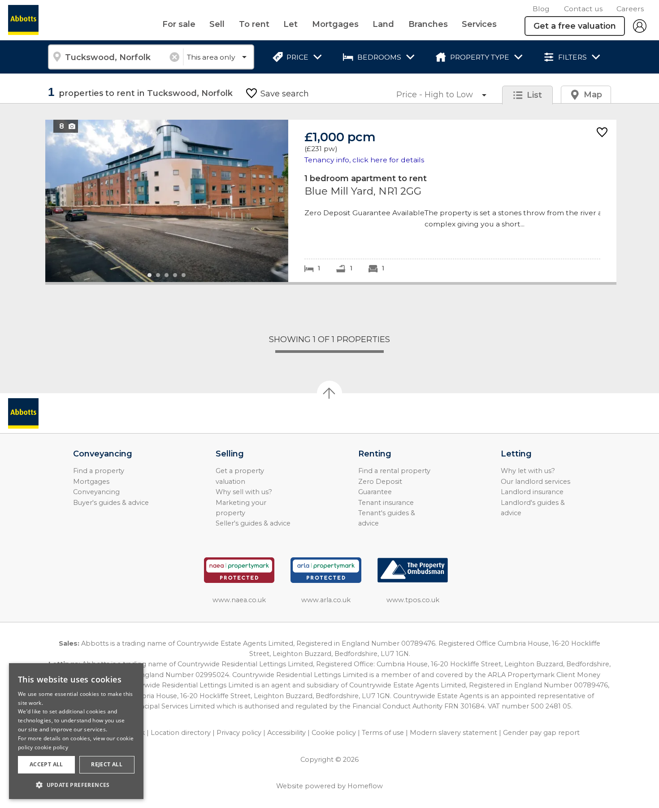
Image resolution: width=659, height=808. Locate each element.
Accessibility (286, 733)
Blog (541, 8)
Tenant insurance (386, 503)
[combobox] (115, 57)
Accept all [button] (46, 764)
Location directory (181, 733)
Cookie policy (334, 733)
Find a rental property (394, 471)
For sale (178, 24)
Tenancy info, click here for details (364, 160)
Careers (630, 8)
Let (290, 24)
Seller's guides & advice (253, 523)
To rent (254, 24)
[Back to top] (58, 413)
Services (479, 24)
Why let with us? (528, 471)
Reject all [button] (106, 764)
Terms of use (383, 733)
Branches (428, 24)
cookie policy (51, 747)
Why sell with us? (244, 492)
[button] (76, 784)
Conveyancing (96, 492)
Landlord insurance (532, 492)
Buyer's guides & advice (111, 503)
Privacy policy (239, 733)
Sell (217, 24)
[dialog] (76, 731)
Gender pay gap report (541, 733)
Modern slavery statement (453, 733)
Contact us (583, 8)
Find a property (98, 471)
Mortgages (335, 24)
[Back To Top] (329, 393)
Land (383, 24)
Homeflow (365, 786)
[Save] (602, 133)
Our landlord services (535, 482)
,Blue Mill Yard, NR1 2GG (330, 201)
